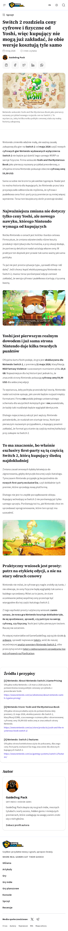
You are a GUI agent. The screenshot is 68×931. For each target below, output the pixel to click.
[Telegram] (37, 919)
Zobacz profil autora (17, 825)
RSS (31, 926)
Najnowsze (23, 926)
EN (50, 5)
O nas (5, 926)
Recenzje (7, 907)
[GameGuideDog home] (17, 5)
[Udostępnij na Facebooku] (15, 65)
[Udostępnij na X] (24, 65)
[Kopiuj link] (6, 65)
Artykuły (7, 869)
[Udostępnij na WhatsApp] (42, 65)
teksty (37, 640)
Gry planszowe (11, 888)
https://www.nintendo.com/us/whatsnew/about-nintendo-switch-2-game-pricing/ (34, 696)
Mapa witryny (41, 926)
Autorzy (13, 926)
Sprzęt (10, 14)
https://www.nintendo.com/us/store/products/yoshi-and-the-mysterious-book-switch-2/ (34, 729)
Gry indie (7, 882)
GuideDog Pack (16, 797)
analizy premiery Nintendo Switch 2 (37, 644)
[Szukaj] (63, 5)
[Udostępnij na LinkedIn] (33, 65)
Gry (4, 875)
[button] (4, 5)
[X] (32, 919)
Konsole (7, 894)
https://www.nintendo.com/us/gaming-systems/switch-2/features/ (34, 755)
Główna (7, 862)
